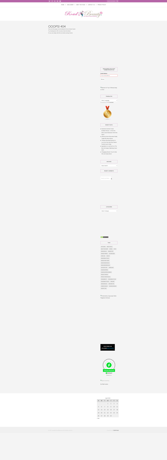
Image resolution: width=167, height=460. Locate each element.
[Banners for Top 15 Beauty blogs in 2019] (108, 89)
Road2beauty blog (105, 281)
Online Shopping (104, 269)
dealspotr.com (109, 375)
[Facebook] (52, 1)
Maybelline (111, 267)
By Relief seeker (104, 384)
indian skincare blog (105, 265)
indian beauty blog (105, 258)
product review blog (105, 276)
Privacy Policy (102, 4)
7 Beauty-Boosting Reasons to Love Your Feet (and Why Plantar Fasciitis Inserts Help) (109, 142)
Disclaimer (70, 4)
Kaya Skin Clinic (104, 267)
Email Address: (103, 73)
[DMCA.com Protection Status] (104, 237)
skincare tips (111, 283)
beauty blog (109, 246)
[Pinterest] (57, 1)
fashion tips (110, 251)
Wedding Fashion (112, 286)
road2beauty (104, 279)
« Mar (98, 418)
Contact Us (91, 4)
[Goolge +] (60, 1)
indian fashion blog (105, 262)
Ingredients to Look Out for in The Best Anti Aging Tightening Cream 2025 (109, 148)
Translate (111, 102)
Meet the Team (80, 4)
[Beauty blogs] (107, 119)
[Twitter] (49, 1)
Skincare (112, 281)
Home (62, 4)
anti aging (103, 246)
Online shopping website (106, 272)
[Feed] (55, 1)
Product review (104, 274)
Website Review (104, 286)
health (108, 255)
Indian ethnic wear (105, 260)
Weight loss (103, 288)
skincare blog (104, 283)
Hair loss (103, 255)
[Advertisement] (110, 44)
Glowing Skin (112, 253)
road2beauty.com (112, 279)
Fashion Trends (104, 253)
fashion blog (104, 251)
